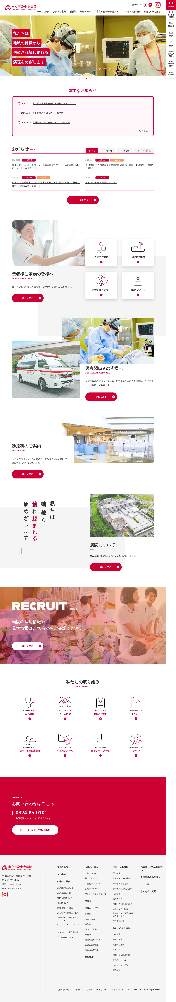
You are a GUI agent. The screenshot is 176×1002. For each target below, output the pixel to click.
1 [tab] (79, 79)
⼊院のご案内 (59, 11)
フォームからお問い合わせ (37, 830)
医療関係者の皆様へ (171, 63)
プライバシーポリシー (96, 989)
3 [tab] (86, 79)
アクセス (78, 989)
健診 (171, 46)
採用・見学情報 (132, 11)
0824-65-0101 (31, 813)
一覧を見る (142, 131)
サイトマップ (117, 989)
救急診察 (171, 26)
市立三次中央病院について (109, 11)
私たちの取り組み (152, 11)
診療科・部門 (86, 11)
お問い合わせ (63, 989)
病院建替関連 (171, 73)
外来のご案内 (43, 11)
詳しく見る (27, 298)
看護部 (73, 11)
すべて (92, 150)
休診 (171, 36)
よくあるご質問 (171, 16)
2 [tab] (82, 79)
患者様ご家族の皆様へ (171, 54)
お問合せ (171, 6)
